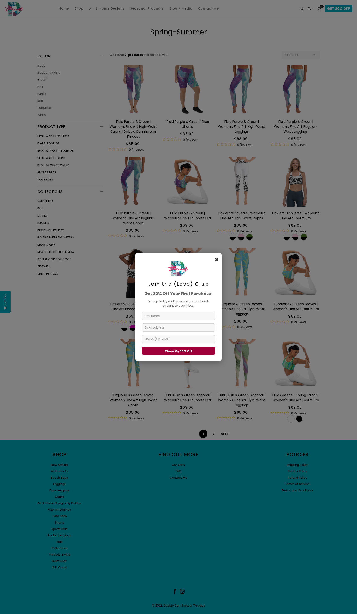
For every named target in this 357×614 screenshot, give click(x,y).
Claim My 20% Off (178, 351)
